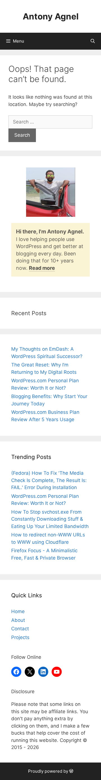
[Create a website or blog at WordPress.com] (71, 771)
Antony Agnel (51, 16)
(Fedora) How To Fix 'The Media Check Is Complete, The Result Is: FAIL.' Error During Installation (49, 480)
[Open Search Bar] (92, 41)
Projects (20, 637)
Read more (42, 268)
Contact (20, 628)
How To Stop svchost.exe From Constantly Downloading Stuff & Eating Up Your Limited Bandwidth (50, 519)
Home (18, 611)
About (18, 620)
